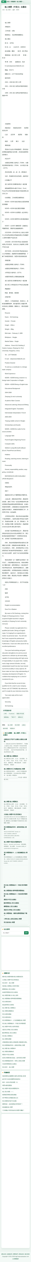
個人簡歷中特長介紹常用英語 (10, 1026)
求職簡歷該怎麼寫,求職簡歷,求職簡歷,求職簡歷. (15, 1042)
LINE (5, 713)
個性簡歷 (5, 728)
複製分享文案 (20, 713)
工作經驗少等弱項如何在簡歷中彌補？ (13, 1110)
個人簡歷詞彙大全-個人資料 (10, 995)
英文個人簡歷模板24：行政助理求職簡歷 (15, 895)
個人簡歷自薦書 (6, 1039)
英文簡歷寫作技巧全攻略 (9, 1101)
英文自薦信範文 (6, 1017)
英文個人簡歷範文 (7, 1036)
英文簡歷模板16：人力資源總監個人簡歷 (14, 1020)
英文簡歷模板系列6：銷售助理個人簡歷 (13, 1045)
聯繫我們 (15, 1254)
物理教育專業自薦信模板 (9, 1094)
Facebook (11, 713)
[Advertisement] (15, 16)
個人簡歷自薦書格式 (8, 1051)
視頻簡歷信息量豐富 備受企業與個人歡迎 (14, 1076)
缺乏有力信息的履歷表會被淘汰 (11, 1079)
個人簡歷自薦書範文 (8, 1011)
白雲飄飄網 (15, 1259)
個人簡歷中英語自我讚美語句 (10, 1088)
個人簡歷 (19, 1)
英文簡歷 (17, 725)
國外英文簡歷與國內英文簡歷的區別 (12, 976)
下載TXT (13, 717)
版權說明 (9, 1254)
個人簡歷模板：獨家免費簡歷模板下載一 (15, 914)
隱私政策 (21, 1254)
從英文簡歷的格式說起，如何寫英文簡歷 (14, 1057)
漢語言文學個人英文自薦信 (12, 910)
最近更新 (27, 1254)
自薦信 (23, 725)
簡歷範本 (12, 728)
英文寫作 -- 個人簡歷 (8, 983)
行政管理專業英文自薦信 (9, 1064)
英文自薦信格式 (6, 1001)
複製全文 (20, 717)
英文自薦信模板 (6, 1014)
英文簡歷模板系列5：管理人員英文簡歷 (13, 1061)
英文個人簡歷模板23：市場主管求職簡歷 (15, 886)
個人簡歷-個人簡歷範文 (9, 1008)
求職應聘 (13, 1)
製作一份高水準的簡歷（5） (10, 1082)
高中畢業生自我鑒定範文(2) (10, 1098)
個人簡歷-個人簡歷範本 (9, 1048)
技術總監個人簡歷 (7, 1107)
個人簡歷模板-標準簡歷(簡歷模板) (14, 890)
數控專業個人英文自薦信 (11, 903)
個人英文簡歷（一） (8, 1091)
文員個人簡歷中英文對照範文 (10, 980)
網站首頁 (3, 1254)
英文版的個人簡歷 (9, 922)
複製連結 (6, 717)
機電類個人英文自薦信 (11, 906)
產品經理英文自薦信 (8, 1004)
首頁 (8, 1)
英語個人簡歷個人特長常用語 (10, 986)
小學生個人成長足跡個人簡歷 (13, 919)
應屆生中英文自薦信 (10, 899)
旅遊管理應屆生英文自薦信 (10, 992)
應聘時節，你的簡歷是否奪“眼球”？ (12, 1104)
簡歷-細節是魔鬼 (7, 1085)
